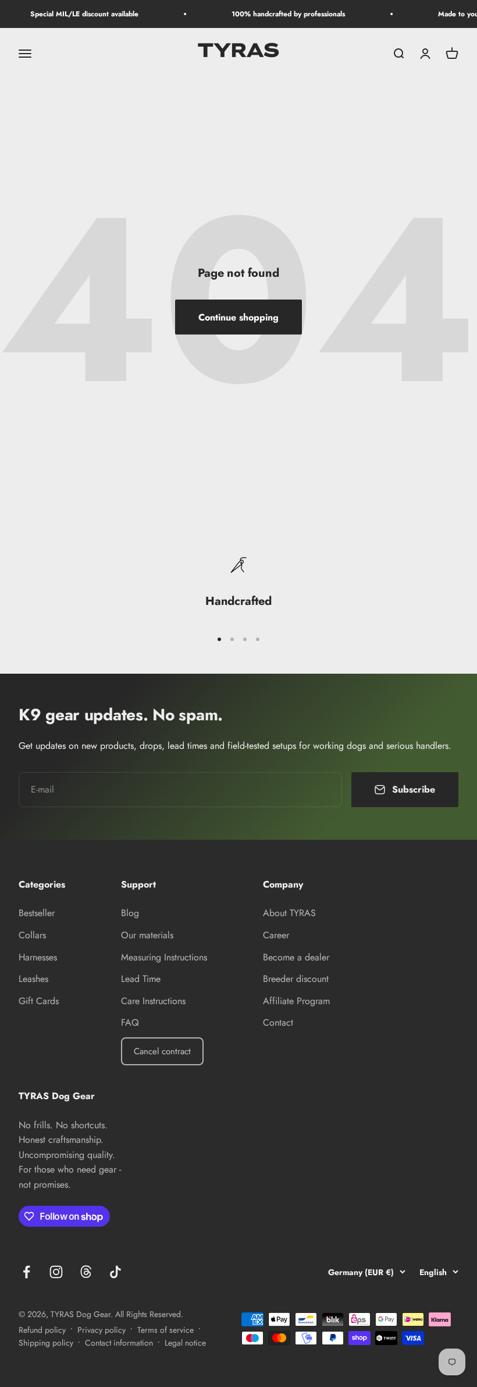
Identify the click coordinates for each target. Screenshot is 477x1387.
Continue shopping (238, 317)
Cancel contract (162, 1051)
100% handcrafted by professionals (281, 14)
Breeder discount (296, 978)
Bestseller (37, 913)
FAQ (130, 1022)
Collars (32, 935)
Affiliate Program (296, 1001)
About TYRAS (289, 913)
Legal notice (185, 1343)
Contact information (119, 1343)
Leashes (33, 978)
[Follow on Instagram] (56, 1272)
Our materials (147, 935)
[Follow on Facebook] (26, 1272)
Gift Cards (39, 1001)
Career (276, 935)
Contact (278, 1022)
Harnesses (38, 957)
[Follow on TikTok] (115, 1272)
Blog (130, 913)
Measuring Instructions (164, 957)
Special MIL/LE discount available (77, 14)
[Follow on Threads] (86, 1272)
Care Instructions (153, 1001)
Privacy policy (101, 1330)
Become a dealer (296, 957)
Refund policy (42, 1330)
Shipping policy (46, 1343)
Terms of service (165, 1330)
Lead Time (141, 978)
